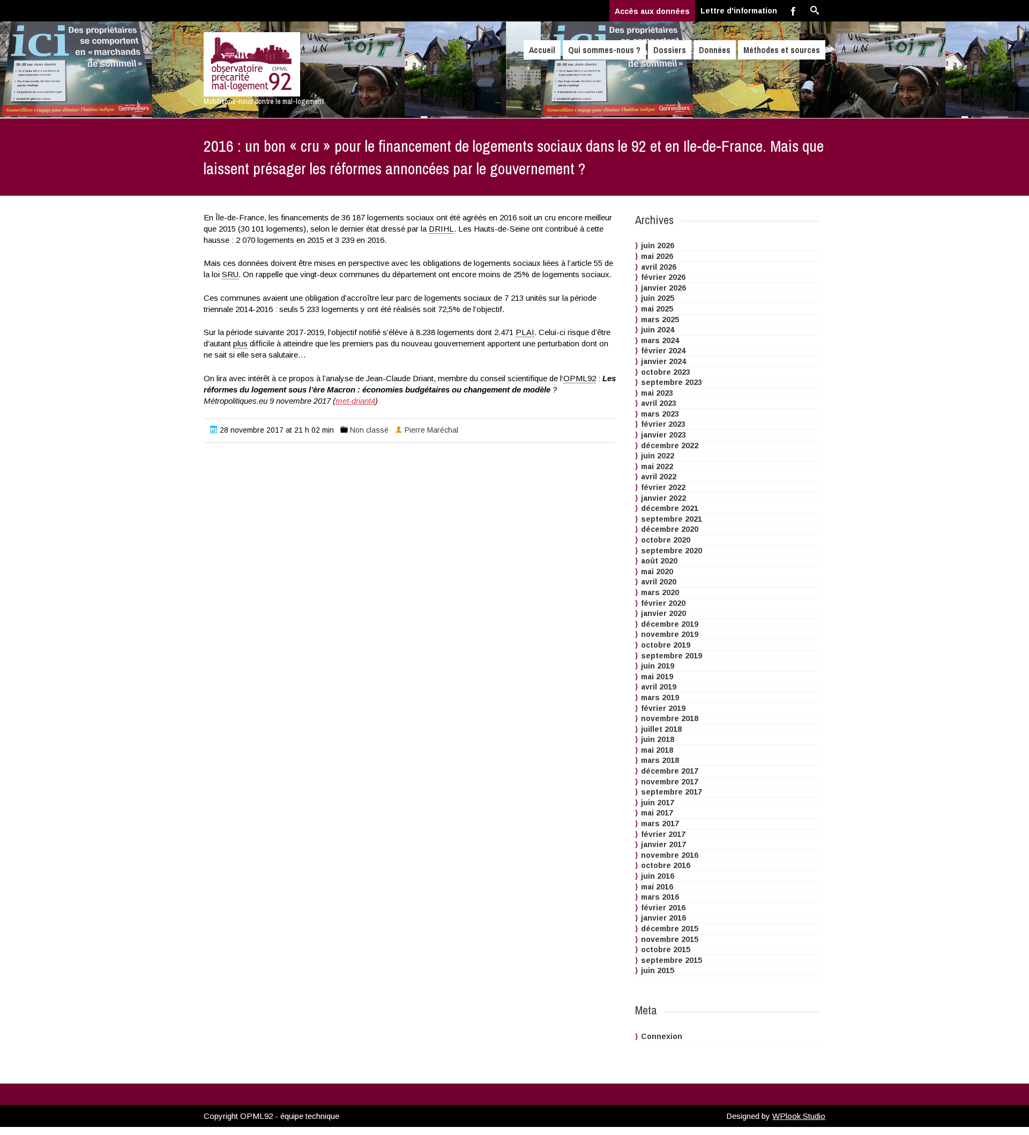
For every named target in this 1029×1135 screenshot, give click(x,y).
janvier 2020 (663, 613)
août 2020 (659, 561)
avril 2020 (658, 581)
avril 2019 (658, 687)
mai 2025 (657, 309)
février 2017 (663, 834)
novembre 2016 (669, 855)
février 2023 (663, 424)
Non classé (369, 430)
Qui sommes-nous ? (604, 50)
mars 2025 (660, 319)
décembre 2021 (669, 508)
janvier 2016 (663, 918)
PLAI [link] (525, 332)
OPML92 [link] (579, 378)
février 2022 (663, 487)
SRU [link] (230, 274)
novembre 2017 (669, 781)
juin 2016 (657, 876)
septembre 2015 (671, 960)
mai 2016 (657, 886)
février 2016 (663, 907)
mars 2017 (660, 823)
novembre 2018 (669, 718)
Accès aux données (652, 11)
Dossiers (669, 50)
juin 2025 (657, 298)
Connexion (661, 1036)
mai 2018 (657, 750)
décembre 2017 (669, 771)
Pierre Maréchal (431, 430)
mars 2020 (660, 592)
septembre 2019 (671, 655)
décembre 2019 (669, 624)
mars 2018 (660, 760)
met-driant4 (355, 400)
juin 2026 (657, 245)
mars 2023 (660, 414)
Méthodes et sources (781, 50)
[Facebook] (793, 10)
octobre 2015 (665, 949)
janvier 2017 (663, 844)
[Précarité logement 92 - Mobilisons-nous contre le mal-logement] (296, 64)
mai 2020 (657, 571)
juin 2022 (657, 455)
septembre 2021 (671, 519)
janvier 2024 (663, 361)
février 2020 (663, 603)
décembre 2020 (669, 529)
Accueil (542, 50)
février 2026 (663, 277)
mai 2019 (657, 676)
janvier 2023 (663, 435)
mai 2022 (657, 466)
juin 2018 (657, 739)
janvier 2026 (663, 288)
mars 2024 (660, 340)
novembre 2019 (669, 634)
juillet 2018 (661, 729)
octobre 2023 (665, 372)
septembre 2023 (671, 382)
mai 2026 (657, 256)
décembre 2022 (669, 445)
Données (714, 50)
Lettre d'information (738, 10)
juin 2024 (657, 329)
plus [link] (240, 343)
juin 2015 (657, 970)
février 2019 (663, 708)
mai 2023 (657, 393)
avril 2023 (658, 403)
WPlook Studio (798, 1116)
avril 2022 (658, 476)
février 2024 (663, 350)
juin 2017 (657, 802)
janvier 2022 (663, 498)
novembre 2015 (669, 939)
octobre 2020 (665, 540)
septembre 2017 (671, 792)
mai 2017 (657, 812)
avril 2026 (658, 267)
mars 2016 (660, 897)
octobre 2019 (665, 645)
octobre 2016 (665, 865)
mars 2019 (660, 697)
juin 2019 (657, 666)
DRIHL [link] (441, 228)
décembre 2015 (669, 928)
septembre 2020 (671, 550)
